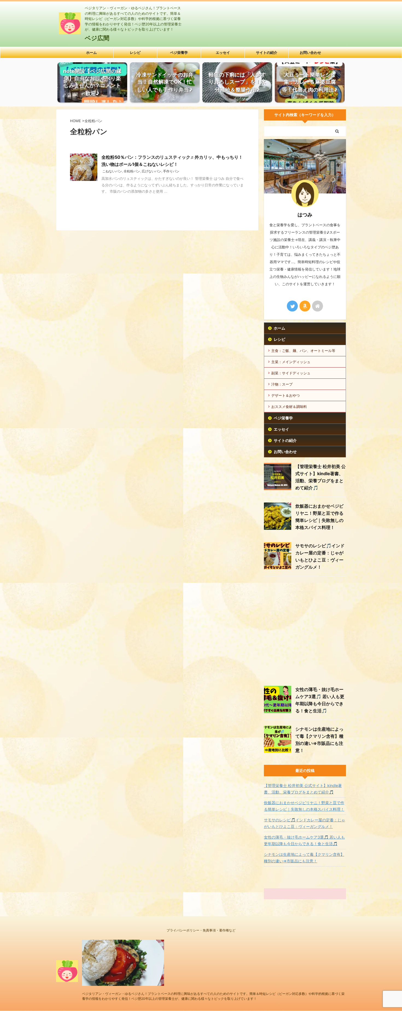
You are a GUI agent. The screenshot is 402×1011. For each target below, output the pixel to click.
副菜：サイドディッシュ (290, 373)
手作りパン (171, 171)
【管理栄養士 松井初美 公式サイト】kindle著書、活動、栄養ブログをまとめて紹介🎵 (303, 788)
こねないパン (112, 171)
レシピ (135, 52)
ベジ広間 (97, 38)
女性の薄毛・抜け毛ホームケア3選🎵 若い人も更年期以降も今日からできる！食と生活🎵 (304, 840)
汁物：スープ (282, 384)
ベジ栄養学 (179, 52)
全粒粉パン (132, 171)
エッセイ (223, 52)
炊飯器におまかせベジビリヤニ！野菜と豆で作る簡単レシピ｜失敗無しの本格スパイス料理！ (304, 806)
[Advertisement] (305, 629)
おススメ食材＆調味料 (289, 406)
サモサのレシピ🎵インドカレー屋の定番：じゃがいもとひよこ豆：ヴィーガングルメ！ (304, 823)
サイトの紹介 (266, 52)
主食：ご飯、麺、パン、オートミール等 (303, 350)
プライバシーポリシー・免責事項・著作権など (201, 930)
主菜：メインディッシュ (290, 362)
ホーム (91, 52)
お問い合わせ (310, 52)
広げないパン (151, 171)
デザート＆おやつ (285, 395)
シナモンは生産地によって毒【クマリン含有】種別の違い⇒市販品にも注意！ (304, 857)
